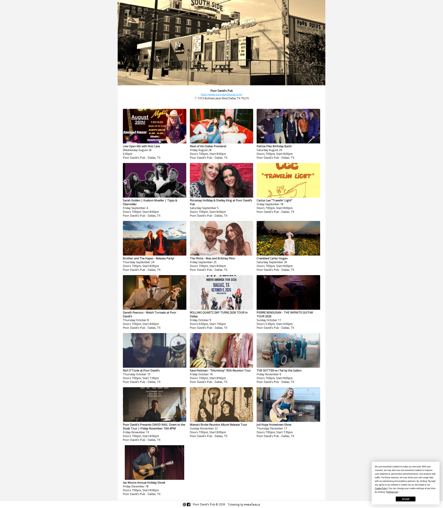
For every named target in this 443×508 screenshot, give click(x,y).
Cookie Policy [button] (381, 488)
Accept (405, 499)
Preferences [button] (392, 492)
